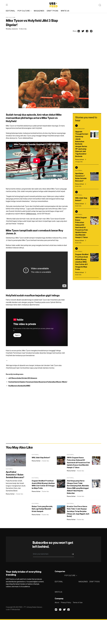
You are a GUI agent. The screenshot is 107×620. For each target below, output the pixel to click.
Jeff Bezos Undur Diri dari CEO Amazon (22, 378)
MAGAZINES (83, 582)
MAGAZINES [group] (39, 11)
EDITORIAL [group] (10, 11)
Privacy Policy (66, 602)
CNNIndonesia (31, 214)
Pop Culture (10, 17)
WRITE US (58, 592)
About (57, 602)
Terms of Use (77, 602)
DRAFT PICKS (94, 582)
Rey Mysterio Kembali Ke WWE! (19, 386)
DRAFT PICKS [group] (52, 11)
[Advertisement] (53, 53)
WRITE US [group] (65, 11)
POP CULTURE (24, 11)
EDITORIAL (59, 582)
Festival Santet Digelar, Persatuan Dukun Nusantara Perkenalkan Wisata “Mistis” (37, 382)
